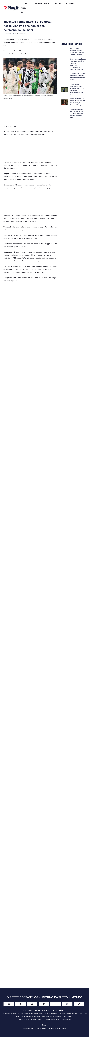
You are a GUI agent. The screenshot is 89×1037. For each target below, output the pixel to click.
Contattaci (68, 1019)
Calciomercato (42, 4)
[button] (22, 12)
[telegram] (79, 1004)
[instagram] (8, 1004)
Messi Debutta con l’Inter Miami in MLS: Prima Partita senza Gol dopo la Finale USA (77, 113)
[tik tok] (55, 1004)
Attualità (26, 4)
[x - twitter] (44, 1004)
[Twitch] (67, 1004)
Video (24, 8)
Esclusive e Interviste (64, 4)
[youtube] (32, 1004)
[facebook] (20, 1004)
